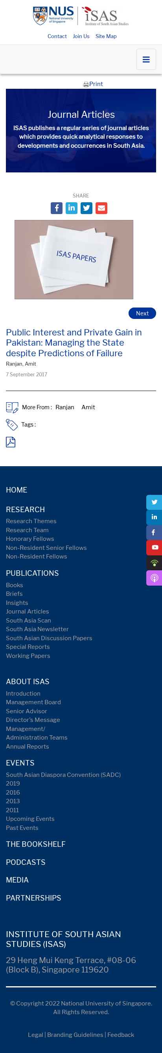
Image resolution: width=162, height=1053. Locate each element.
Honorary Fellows (30, 538)
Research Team (27, 530)
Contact (57, 36)
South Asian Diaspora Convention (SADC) (63, 774)
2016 (13, 792)
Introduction (23, 693)
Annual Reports (27, 746)
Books (14, 585)
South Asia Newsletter (37, 629)
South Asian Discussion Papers (49, 638)
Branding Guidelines (75, 1034)
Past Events (22, 827)
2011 (12, 810)
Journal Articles (27, 611)
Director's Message (33, 719)
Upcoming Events (30, 818)
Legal (35, 1034)
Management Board (33, 702)
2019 (13, 783)
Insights (17, 602)
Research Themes (31, 521)
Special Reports (28, 646)
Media (17, 880)
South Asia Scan (28, 620)
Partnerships (33, 898)
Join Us (81, 36)
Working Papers (28, 655)
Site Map (106, 36)
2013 (13, 801)
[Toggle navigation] (146, 59)
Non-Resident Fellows (36, 556)
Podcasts (26, 862)
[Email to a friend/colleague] (101, 208)
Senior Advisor (26, 711)
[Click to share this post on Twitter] (86, 208)
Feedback (120, 1034)
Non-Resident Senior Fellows (46, 547)
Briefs (14, 593)
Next (142, 313)
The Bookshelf (36, 844)
